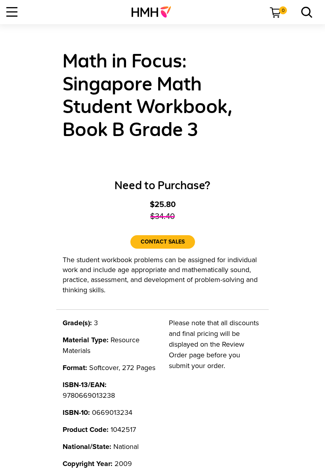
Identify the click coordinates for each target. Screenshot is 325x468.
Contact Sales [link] (163, 241)
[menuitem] (154, 12)
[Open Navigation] (11, 11)
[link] (154, 11)
